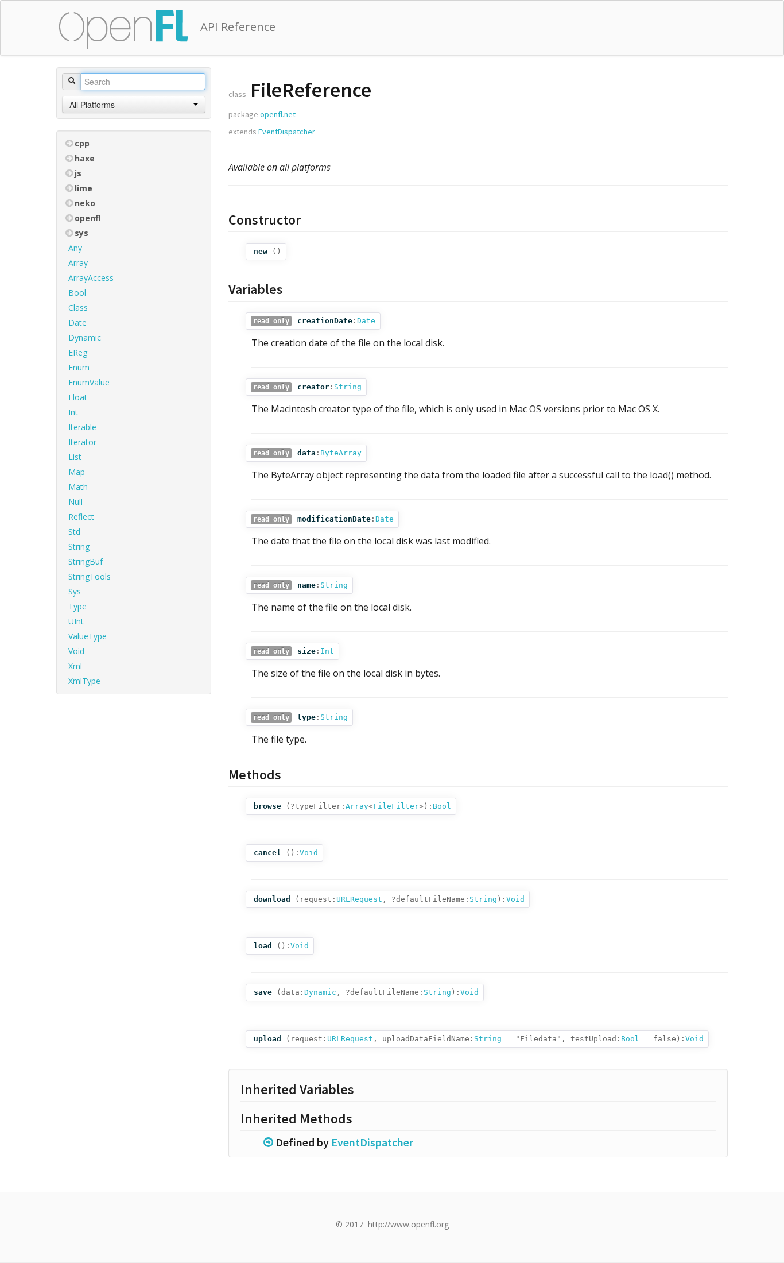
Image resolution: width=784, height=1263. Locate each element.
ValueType (87, 636)
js (78, 173)
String (79, 546)
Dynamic (84, 337)
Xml (75, 666)
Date (77, 322)
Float (77, 397)
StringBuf (85, 561)
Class (78, 307)
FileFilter (396, 806)
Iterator (82, 442)
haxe (85, 158)
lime (83, 188)
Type (77, 606)
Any (75, 247)
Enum (79, 367)
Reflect (81, 516)
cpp (82, 143)
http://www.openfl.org (408, 1224)
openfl (88, 218)
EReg (77, 352)
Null (75, 501)
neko (85, 203)
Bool (77, 292)
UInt (76, 621)
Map (76, 471)
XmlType (84, 680)
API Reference (237, 26)
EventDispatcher (286, 131)
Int (73, 412)
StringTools (89, 576)
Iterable (82, 427)
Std (74, 531)
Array (78, 262)
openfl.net (278, 114)
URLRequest (359, 899)
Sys (74, 591)
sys (81, 232)
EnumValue (89, 382)
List (74, 456)
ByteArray (341, 453)
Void (76, 651)
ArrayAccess (91, 277)
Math (78, 486)
